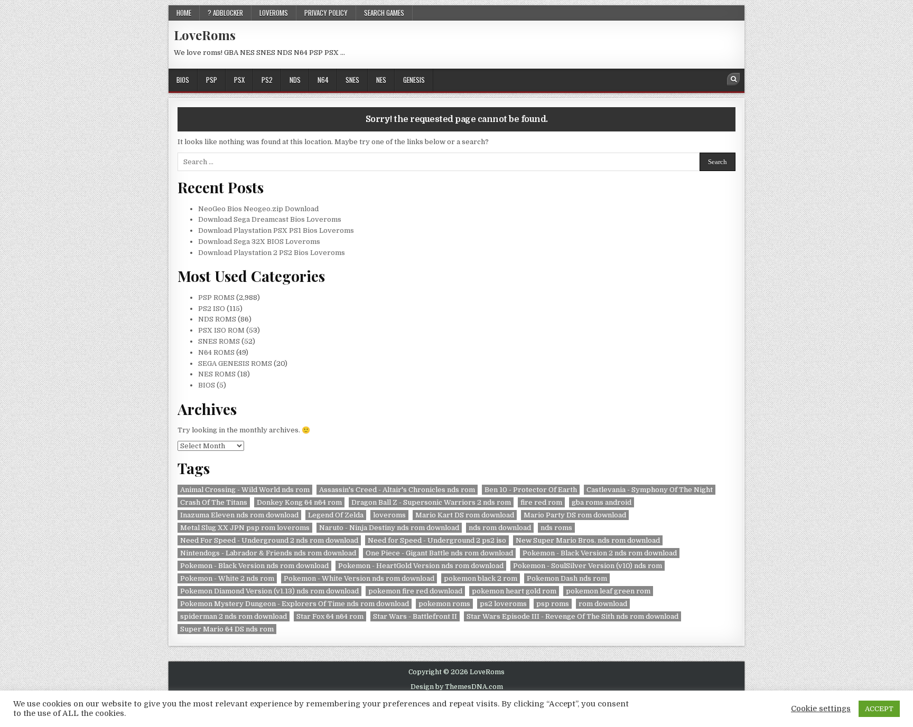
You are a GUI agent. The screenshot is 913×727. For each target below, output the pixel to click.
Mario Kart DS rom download (464, 515)
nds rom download (500, 528)
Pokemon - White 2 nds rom (227, 578)
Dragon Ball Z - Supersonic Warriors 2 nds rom (431, 502)
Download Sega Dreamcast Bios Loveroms (269, 219)
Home (183, 12)
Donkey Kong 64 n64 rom (299, 502)
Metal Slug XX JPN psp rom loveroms (245, 528)
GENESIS (414, 79)
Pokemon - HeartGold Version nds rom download (421, 566)
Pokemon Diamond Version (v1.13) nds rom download (269, 591)
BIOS (182, 79)
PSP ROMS (216, 297)
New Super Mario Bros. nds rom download (588, 540)
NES (381, 79)
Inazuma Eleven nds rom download (239, 515)
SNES (352, 79)
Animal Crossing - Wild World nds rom (245, 490)
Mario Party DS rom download (575, 515)
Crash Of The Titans (213, 502)
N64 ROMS (216, 352)
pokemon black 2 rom (480, 578)
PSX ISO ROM (221, 330)
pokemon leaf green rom (608, 591)
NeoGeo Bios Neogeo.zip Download (258, 209)
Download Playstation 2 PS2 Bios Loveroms (271, 253)
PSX (239, 79)
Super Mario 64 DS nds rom (227, 629)
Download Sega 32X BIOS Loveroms (259, 242)
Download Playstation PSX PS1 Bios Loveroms (276, 230)
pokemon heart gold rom (514, 591)
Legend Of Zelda (336, 515)
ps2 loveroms (503, 604)
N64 (323, 79)
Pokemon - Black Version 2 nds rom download (600, 553)
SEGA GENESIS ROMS (235, 363)
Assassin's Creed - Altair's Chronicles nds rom (397, 490)
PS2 (267, 79)
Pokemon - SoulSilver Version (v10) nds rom (587, 566)
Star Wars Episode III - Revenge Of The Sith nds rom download (572, 616)
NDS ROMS (217, 319)
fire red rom (541, 502)
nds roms (556, 528)
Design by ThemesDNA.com (457, 687)
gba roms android (601, 502)
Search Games (384, 12)
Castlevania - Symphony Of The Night (649, 490)
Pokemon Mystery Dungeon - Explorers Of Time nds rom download (294, 604)
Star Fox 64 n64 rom (330, 616)
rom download (603, 604)
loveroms (389, 515)
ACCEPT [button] (879, 709)
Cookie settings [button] (821, 708)
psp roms (552, 604)
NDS (295, 79)
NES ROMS (217, 374)
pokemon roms (444, 604)
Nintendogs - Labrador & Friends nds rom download (268, 553)
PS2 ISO (211, 309)
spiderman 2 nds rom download (233, 616)
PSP (211, 79)
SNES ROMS (219, 341)
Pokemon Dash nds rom (567, 578)
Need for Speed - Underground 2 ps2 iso (437, 540)
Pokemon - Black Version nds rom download (254, 566)
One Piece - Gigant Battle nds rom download (439, 553)
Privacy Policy (326, 12)
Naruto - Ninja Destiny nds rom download (389, 528)
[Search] (733, 79)
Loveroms (273, 12)
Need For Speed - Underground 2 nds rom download (269, 540)
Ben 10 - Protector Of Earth (531, 490)
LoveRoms (205, 34)
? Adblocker (225, 12)
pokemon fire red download (415, 591)
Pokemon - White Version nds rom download (359, 578)
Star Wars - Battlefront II (415, 616)
